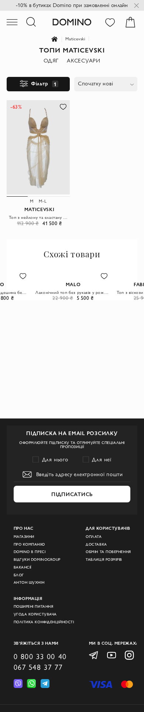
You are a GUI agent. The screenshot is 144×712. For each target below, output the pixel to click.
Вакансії (22, 567)
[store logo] (72, 21)
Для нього (55, 459)
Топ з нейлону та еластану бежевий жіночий (39, 217)
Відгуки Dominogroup (37, 559)
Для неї (102, 459)
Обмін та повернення (108, 552)
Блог (19, 575)
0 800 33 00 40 (40, 656)
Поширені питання (34, 606)
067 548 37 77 (38, 667)
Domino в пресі (30, 552)
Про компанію (29, 544)
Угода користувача (35, 614)
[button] (62, 106)
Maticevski (75, 38)
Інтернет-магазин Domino (58, 39)
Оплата (94, 537)
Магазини (24, 537)
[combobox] (105, 84)
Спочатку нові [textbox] (95, 84)
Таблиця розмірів (104, 559)
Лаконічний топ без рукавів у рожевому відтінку (73, 292)
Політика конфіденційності (44, 622)
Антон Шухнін (29, 582)
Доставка (96, 544)
